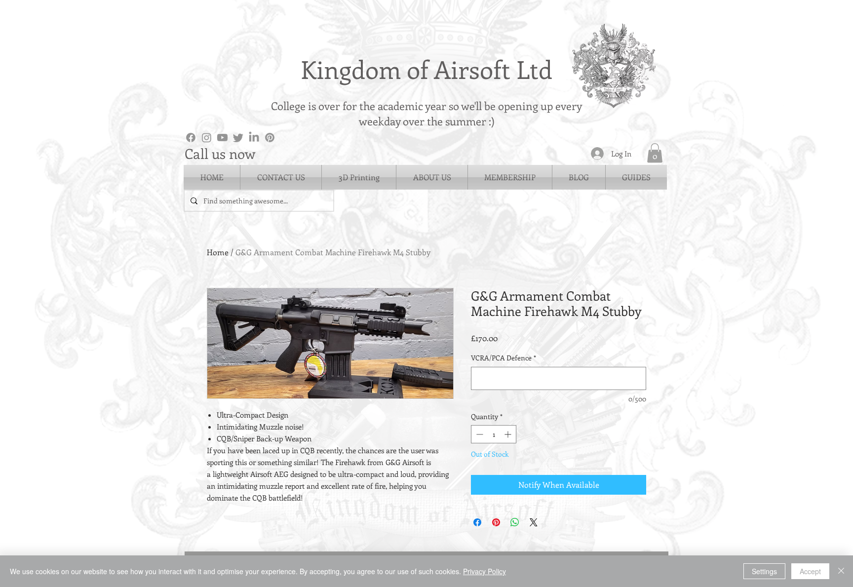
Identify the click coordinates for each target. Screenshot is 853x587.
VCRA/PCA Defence (503, 357)
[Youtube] (222, 137)
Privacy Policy (484, 571)
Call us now (220, 153)
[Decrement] (478, 434)
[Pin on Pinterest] (496, 522)
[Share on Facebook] (477, 522)
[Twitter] (238, 137)
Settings (764, 571)
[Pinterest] (270, 137)
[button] (655, 152)
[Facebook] (191, 137)
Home (218, 252)
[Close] (841, 571)
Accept (810, 571)
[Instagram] (206, 137)
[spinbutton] (494, 434)
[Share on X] (534, 522)
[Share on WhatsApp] (515, 522)
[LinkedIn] (254, 137)
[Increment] (509, 434)
